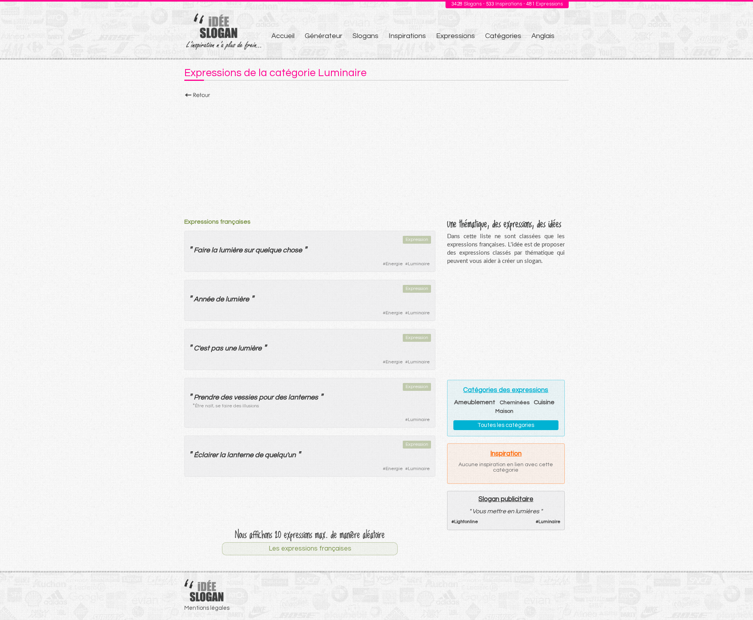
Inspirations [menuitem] (407, 36)
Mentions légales (206, 608)
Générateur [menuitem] (323, 36)
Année (204, 299)
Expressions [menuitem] (455, 36)
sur (249, 250)
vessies (245, 397)
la (214, 250)
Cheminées (514, 402)
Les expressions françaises (310, 548)
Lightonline (466, 521)
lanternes (303, 397)
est (204, 348)
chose (292, 250)
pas (217, 348)
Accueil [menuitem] (283, 36)
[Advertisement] (376, 156)
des (226, 397)
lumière (230, 250)
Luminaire (419, 263)
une (230, 348)
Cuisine (544, 402)
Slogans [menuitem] (365, 36)
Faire (202, 250)
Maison (504, 411)
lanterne (240, 455)
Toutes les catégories (505, 425)
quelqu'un (280, 455)
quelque (268, 250)
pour (266, 397)
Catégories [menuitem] (503, 36)
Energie (394, 263)
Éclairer (206, 455)
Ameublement (474, 402)
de (220, 299)
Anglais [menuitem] (543, 36)
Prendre (206, 397)
